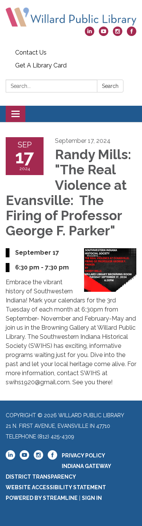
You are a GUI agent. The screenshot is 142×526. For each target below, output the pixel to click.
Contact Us (31, 52)
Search (110, 86)
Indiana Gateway (86, 466)
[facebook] (131, 34)
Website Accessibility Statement (56, 487)
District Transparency (41, 477)
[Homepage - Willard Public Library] (71, 17)
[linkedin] (89, 34)
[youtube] (103, 34)
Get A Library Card (41, 65)
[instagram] (117, 34)
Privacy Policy (83, 455)
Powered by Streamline (42, 498)
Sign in (92, 498)
